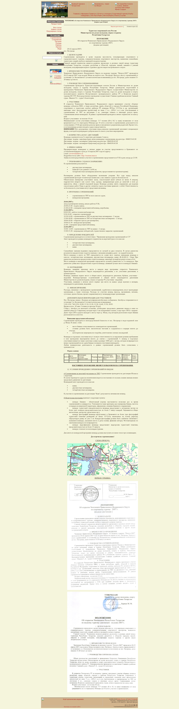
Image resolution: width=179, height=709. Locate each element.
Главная (76, 14)
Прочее (58, 47)
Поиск (116, 15)
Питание (58, 41)
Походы (58, 43)
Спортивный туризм (119, 14)
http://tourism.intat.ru (89, 156)
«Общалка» (85, 15)
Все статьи (57, 28)
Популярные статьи (54, 31)
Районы (58, 45)
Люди (59, 49)
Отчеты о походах (104, 14)
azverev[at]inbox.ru (76, 153)
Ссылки (123, 15)
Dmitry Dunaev (121, 699)
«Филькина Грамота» (88, 14)
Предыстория (56, 24)
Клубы (130, 14)
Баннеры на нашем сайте (72, 706)
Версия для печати (117, 26)
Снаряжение (56, 40)
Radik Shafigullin (132, 699)
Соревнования (55, 38)
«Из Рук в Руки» (96, 15)
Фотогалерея (108, 15)
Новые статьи (56, 29)
